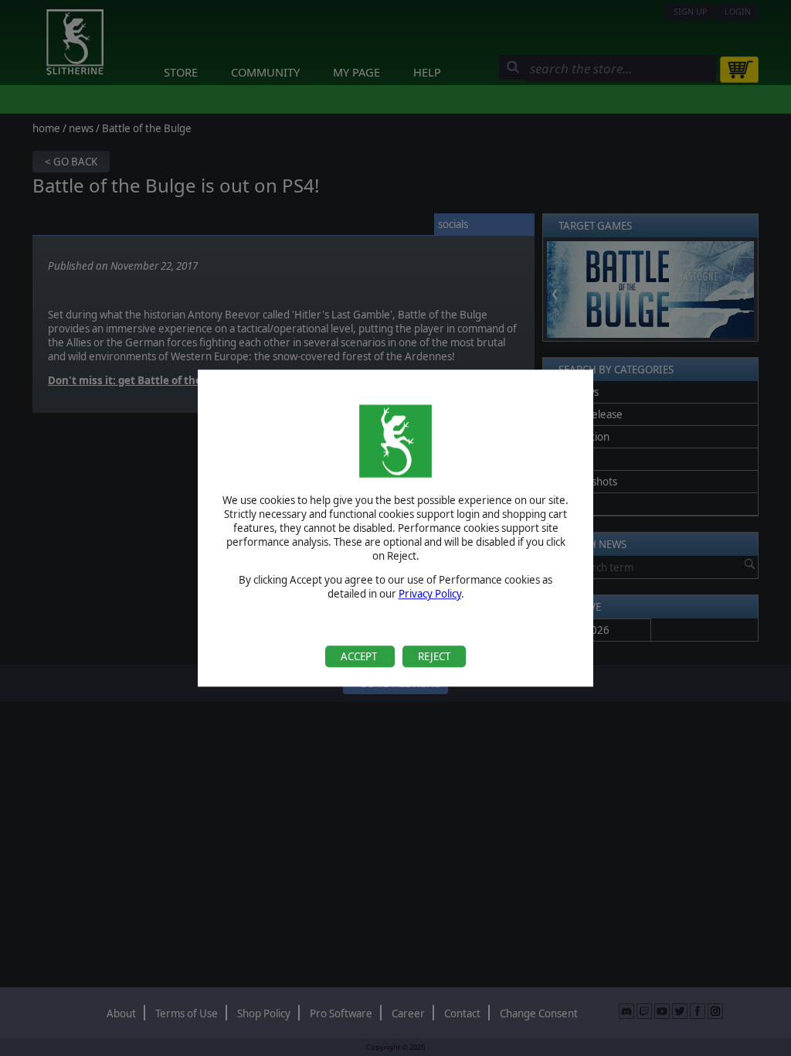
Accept (360, 656)
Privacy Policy (430, 594)
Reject (434, 656)
